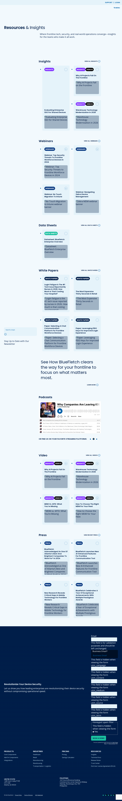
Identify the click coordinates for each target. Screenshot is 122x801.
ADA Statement (39, 795)
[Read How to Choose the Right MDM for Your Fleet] (97, 498)
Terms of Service (28, 795)
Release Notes (96, 760)
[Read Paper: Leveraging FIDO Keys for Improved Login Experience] (97, 320)
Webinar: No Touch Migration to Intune (53, 195)
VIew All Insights (91, 61)
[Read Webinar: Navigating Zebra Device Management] (97, 149)
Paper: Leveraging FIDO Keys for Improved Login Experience (87, 330)
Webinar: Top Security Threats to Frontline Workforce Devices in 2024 (54, 158)
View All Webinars (91, 141)
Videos (89, 69)
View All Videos (92, 455)
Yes (96, 731)
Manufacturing (38, 760)
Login (117, 2)
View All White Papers (89, 270)
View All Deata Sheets (89, 225)
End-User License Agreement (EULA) (103, 766)
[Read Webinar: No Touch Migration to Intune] (66, 188)
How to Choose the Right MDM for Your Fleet (87, 505)
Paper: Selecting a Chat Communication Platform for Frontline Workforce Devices (55, 329)
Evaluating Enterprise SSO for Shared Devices (55, 111)
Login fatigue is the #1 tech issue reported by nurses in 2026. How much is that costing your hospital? (55, 289)
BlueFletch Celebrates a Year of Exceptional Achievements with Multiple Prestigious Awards (87, 595)
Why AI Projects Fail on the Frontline (86, 76)
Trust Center (95, 763)
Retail (35, 757)
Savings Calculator (68, 757)
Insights (49, 69)
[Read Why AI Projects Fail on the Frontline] (97, 69)
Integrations (8, 760)
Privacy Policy (18, 795)
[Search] (6, 334)
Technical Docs (96, 757)
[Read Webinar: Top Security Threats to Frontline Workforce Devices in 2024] (66, 149)
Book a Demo (98, 738)
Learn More (91, 385)
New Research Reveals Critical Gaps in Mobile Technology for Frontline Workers (55, 596)
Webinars (49, 149)
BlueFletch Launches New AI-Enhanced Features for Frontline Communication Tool (87, 555)
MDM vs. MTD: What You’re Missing (53, 505)
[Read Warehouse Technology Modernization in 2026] (97, 104)
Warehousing (37, 763)
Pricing (64, 754)
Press (47, 543)
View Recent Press (91, 535)
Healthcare (36, 754)
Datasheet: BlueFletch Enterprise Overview (54, 240)
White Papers (51, 278)
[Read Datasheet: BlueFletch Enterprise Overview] (66, 233)
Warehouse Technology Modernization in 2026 (86, 111)
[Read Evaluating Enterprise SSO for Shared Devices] (66, 69)
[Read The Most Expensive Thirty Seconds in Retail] (97, 278)
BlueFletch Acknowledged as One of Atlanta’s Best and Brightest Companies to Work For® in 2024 (55, 554)
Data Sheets (51, 233)
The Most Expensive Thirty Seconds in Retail (86, 292)
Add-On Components (11, 757)
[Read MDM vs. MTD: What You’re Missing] (66, 498)
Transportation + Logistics (42, 766)
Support (108, 2)
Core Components (10, 754)
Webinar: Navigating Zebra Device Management (85, 194)
